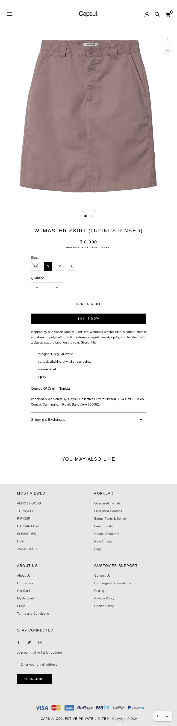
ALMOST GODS (29, 503)
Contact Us (102, 575)
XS (35, 266)
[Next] (94, 211)
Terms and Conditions (33, 613)
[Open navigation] (9, 14)
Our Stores (25, 583)
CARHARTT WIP (29, 526)
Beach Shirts (103, 526)
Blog (97, 549)
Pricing (99, 591)
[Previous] (82, 211)
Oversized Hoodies (108, 511)
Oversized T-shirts (107, 503)
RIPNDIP (23, 518)
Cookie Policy (104, 606)
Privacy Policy (104, 598)
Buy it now (88, 318)
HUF (20, 541)
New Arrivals (103, 541)
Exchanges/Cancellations (112, 583)
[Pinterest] (39, 642)
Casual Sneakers (106, 534)
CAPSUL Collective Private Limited (76, 718)
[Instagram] (29, 642)
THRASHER (26, 511)
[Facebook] (18, 642)
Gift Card (23, 591)
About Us (23, 575)
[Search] (157, 14)
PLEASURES (26, 534)
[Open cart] (167, 14)
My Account (25, 598)
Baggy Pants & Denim (110, 518)
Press (21, 606)
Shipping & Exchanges (48, 419)
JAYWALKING (27, 549)
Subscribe (34, 679)
